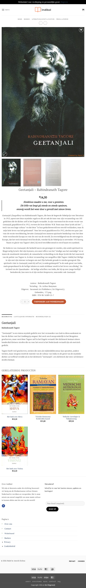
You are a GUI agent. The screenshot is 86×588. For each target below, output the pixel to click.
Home (20, 19)
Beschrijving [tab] (7, 317)
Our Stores (37, 581)
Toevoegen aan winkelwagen (49, 301)
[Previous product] (45, 23)
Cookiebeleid (9, 546)
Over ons (8, 524)
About (28, 581)
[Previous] (6, 92)
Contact (7, 528)
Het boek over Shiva (14, 417)
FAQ (59, 581)
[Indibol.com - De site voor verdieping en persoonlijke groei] (43, 9)
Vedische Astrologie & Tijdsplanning (71, 418)
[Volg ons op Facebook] (3, 505)
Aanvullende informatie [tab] (24, 317)
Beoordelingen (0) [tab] (43, 317)
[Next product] (41, 23)
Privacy (7, 542)
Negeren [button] (64, 2)
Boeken (27, 19)
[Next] (80, 92)
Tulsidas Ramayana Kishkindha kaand (43, 418)
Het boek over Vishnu (14, 469)
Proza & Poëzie (62, 19)
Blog (45, 581)
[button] (6, 10)
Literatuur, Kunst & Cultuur (43, 19)
